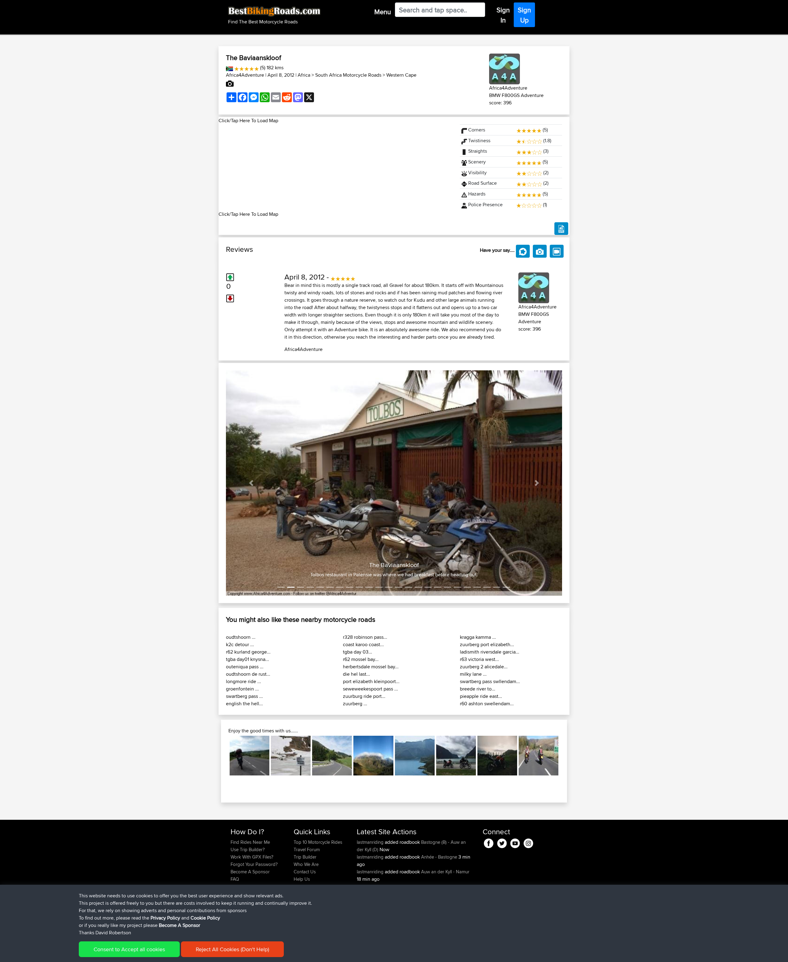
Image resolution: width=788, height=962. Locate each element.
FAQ (235, 879)
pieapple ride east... (481, 696)
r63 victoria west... (479, 659)
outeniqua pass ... (244, 666)
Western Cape (401, 74)
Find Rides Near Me (250, 842)
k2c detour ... (240, 644)
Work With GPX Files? (252, 857)
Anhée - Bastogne (439, 857)
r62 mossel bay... (361, 659)
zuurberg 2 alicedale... (484, 666)
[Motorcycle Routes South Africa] (229, 67)
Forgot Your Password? (254, 864)
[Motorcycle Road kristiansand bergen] (456, 755)
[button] (251, 483)
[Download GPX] (561, 228)
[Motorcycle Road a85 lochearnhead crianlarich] (538, 755)
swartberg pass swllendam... (490, 681)
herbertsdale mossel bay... (371, 666)
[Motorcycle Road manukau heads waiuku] (497, 755)
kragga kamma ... (478, 637)
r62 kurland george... (248, 651)
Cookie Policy (205, 917)
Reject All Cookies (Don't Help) (232, 949)
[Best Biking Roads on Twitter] (502, 842)
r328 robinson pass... (365, 637)
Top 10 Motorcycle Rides (318, 842)
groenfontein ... (242, 688)
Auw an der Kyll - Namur (445, 871)
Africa (304, 74)
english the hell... (244, 703)
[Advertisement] (335, 167)
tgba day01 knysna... (247, 659)
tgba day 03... (357, 651)
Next (567, 755)
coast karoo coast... (363, 644)
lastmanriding (371, 842)
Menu (382, 12)
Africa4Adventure (245, 74)
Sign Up (524, 15)
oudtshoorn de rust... (248, 674)
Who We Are (306, 864)
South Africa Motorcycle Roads (348, 74)
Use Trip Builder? (248, 849)
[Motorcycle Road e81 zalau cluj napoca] (249, 755)
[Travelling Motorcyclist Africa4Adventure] (504, 67)
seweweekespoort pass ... (370, 688)
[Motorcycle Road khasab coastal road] (415, 755)
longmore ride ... (243, 681)
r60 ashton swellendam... (487, 703)
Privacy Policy (165, 917)
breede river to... (477, 688)
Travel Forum (307, 849)
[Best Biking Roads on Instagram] (528, 842)
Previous (220, 755)
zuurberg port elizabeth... (487, 644)
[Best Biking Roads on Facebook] (489, 842)
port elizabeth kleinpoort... (371, 681)
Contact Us (305, 871)
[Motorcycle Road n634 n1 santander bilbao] (332, 755)
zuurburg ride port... (364, 696)
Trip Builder (305, 857)
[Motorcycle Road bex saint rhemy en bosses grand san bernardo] (291, 755)
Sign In (503, 15)
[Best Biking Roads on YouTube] (515, 842)
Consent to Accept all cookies (129, 949)
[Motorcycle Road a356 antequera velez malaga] (373, 755)
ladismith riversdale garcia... (489, 651)
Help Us (302, 879)
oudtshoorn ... (240, 637)
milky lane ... (473, 674)
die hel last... (356, 674)
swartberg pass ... (244, 696)
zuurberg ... (355, 703)
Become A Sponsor (250, 871)
